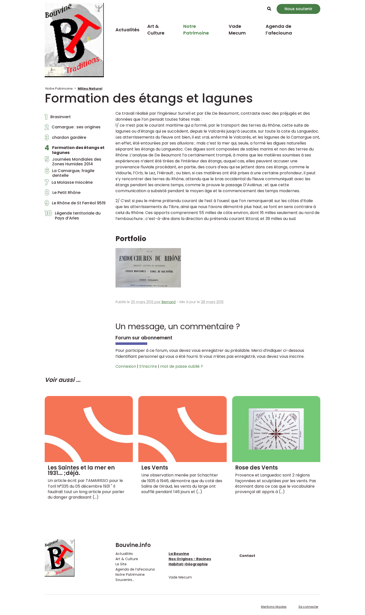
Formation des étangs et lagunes (75, 150)
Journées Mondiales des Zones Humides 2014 (73, 161)
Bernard (169, 301)
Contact (247, 555)
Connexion (125, 366)
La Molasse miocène (69, 183)
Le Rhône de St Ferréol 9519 (75, 204)
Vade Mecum (237, 29)
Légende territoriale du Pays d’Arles (73, 215)
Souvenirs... (124, 579)
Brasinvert (58, 118)
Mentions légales (274, 607)
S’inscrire (148, 366)
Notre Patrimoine (196, 29)
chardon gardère (65, 139)
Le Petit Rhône (62, 194)
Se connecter (308, 607)
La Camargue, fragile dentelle (69, 173)
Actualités (127, 30)
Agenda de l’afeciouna (279, 29)
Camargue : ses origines (73, 128)
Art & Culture (155, 29)
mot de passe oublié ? (181, 366)
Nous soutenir (298, 9)
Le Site (121, 564)
